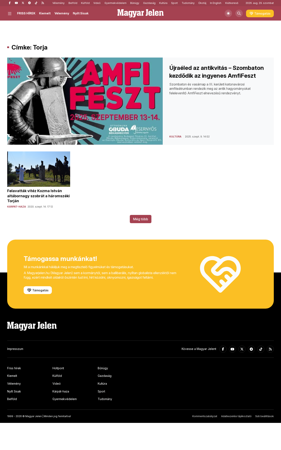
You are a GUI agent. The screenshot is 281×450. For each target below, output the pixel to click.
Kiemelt (45, 13)
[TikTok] (36, 3)
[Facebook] (9, 3)
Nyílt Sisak (80, 13)
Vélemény (58, 3)
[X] (22, 3)
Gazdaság (149, 3)
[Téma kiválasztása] (228, 13)
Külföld (85, 3)
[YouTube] (16, 3)
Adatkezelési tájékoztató (236, 416)
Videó (97, 3)
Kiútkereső (231, 3)
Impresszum (15, 349)
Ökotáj (202, 3)
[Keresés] (239, 13)
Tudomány (188, 3)
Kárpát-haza (60, 391)
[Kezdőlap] (140, 13)
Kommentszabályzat (204, 416)
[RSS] (42, 3)
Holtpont (58, 368)
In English (215, 3)
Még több (140, 219)
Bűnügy (134, 3)
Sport (174, 3)
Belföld (73, 3)
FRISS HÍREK (26, 13)
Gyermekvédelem (116, 3)
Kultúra (163, 3)
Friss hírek (14, 368)
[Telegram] (29, 3)
